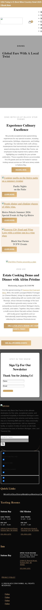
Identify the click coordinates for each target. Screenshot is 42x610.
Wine (6, 494)
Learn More (9, 194)
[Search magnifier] (3, 444)
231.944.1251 (25, 568)
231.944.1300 (26, 534)
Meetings (35, 494)
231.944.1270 (6, 534)
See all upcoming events (16, 343)
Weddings (26, 494)
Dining (19, 494)
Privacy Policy (8, 577)
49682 (22, 565)
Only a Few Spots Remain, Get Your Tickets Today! (23, 327)
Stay (14, 494)
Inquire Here (21, 170)
